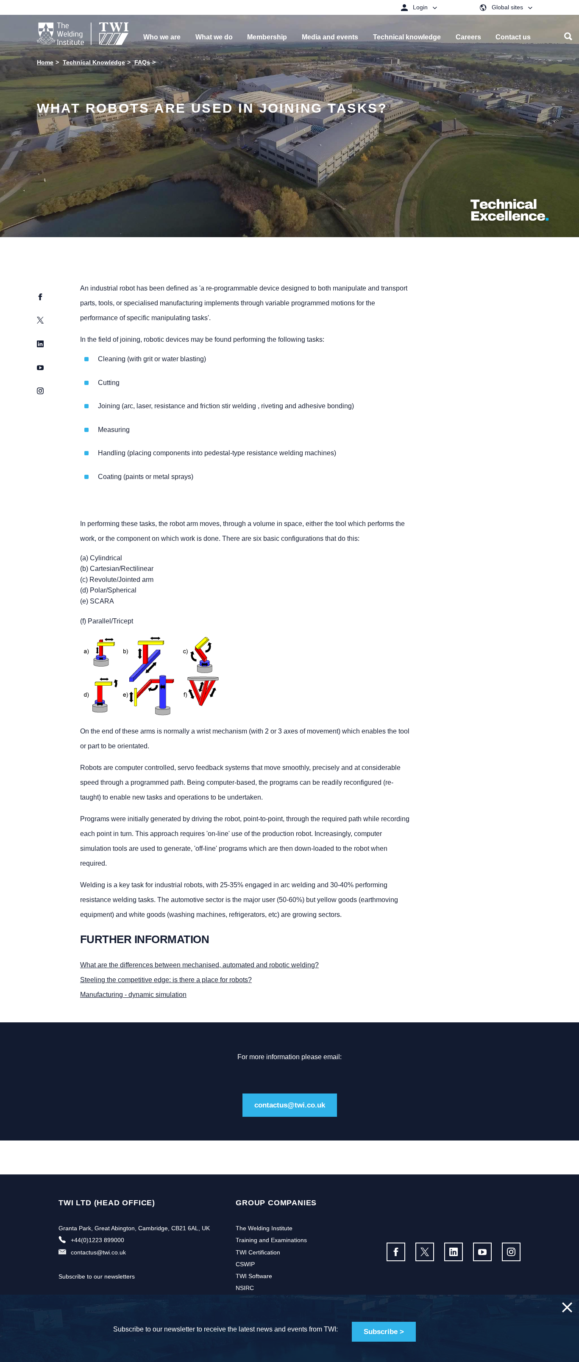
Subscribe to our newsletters (96, 1276)
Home (45, 62)
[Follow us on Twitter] (424, 1252)
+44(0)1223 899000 (97, 1240)
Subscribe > (384, 1332)
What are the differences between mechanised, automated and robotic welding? (199, 965)
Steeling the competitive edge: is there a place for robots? (166, 979)
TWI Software (254, 1276)
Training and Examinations (271, 1240)
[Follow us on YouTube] (482, 1252)
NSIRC (245, 1287)
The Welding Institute (264, 1228)
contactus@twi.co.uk (289, 1105)
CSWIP (245, 1264)
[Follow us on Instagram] (511, 1252)
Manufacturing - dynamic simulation (133, 994)
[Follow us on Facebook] (396, 1252)
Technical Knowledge (94, 62)
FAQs (142, 62)
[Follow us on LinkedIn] (453, 1252)
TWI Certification (258, 1252)
